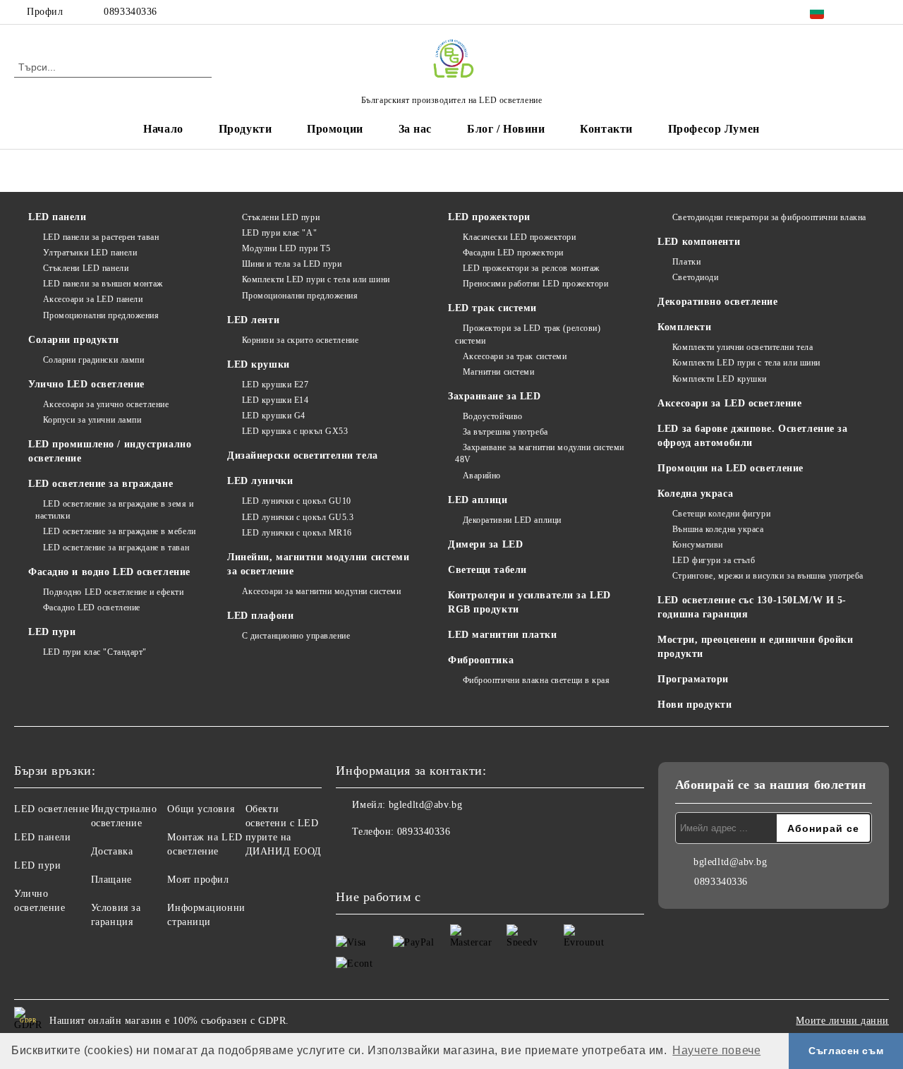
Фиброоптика (481, 660)
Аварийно (482, 476)
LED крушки (258, 364)
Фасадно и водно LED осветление (109, 572)
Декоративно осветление (717, 301)
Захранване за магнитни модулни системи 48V (539, 453)
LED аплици (478, 500)
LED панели (57, 217)
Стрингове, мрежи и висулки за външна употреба (767, 576)
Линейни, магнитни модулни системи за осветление (318, 564)
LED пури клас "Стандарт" (95, 652)
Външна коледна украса (717, 529)
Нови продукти (694, 704)
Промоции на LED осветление (730, 468)
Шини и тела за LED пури (291, 264)
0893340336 (130, 11)
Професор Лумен (714, 129)
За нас (415, 129)
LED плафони (260, 615)
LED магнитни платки (502, 634)
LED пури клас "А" (279, 233)
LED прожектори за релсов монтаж (531, 268)
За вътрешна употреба (505, 432)
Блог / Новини (506, 129)
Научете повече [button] (716, 1050)
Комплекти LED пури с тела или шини (316, 279)
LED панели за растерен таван (101, 237)
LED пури (51, 632)
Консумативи (697, 545)
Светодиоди (695, 277)
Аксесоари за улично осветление (106, 404)
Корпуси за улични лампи (92, 420)
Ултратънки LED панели (90, 253)
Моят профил (198, 879)
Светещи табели (487, 569)
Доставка (112, 851)
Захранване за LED (494, 396)
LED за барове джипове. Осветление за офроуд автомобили (752, 435)
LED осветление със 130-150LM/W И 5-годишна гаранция (752, 607)
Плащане (111, 879)
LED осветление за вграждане (100, 483)
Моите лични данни (842, 1020)
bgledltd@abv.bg (425, 804)
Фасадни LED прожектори (513, 253)
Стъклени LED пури (281, 217)
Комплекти (684, 327)
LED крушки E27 (275, 384)
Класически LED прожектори (519, 237)
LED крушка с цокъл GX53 (295, 431)
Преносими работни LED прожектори (535, 284)
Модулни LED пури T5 (286, 248)
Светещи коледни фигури (721, 514)
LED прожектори (489, 217)
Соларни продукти (73, 339)
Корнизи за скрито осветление (300, 340)
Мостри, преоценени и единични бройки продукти (755, 646)
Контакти (606, 129)
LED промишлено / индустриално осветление (109, 451)
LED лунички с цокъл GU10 (296, 501)
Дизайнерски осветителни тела (302, 455)
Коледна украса (695, 493)
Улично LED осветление (86, 384)
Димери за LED (485, 544)
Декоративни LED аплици (512, 520)
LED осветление (52, 809)
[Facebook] (860, 12)
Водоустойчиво (493, 416)
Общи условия (200, 809)
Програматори (693, 679)
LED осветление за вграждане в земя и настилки (114, 510)
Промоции (335, 129)
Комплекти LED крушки (719, 379)
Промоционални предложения (101, 315)
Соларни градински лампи (93, 360)
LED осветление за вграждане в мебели (119, 531)
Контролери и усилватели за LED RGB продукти (529, 602)
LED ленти (253, 320)
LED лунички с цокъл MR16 (297, 533)
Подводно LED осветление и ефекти (113, 592)
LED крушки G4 (273, 416)
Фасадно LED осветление (91, 607)
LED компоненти (698, 241)
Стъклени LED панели (85, 268)
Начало (163, 129)
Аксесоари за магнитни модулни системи (321, 591)
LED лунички (260, 481)
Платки (686, 262)
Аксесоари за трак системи (515, 356)
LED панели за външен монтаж (103, 284)
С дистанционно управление (296, 636)
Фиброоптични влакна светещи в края (536, 680)
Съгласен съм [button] (845, 1050)
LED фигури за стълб (713, 560)
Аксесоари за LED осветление (729, 403)
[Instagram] (881, 12)
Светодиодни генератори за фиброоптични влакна (769, 217)
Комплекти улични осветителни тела (742, 347)
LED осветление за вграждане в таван (116, 547)
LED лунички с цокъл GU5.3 (298, 517)
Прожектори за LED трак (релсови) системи (527, 334)
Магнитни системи (499, 372)
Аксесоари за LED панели (93, 299)
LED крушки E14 (275, 400)
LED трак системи (492, 308)
